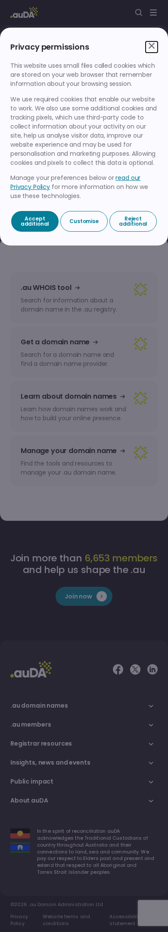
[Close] (152, 47)
